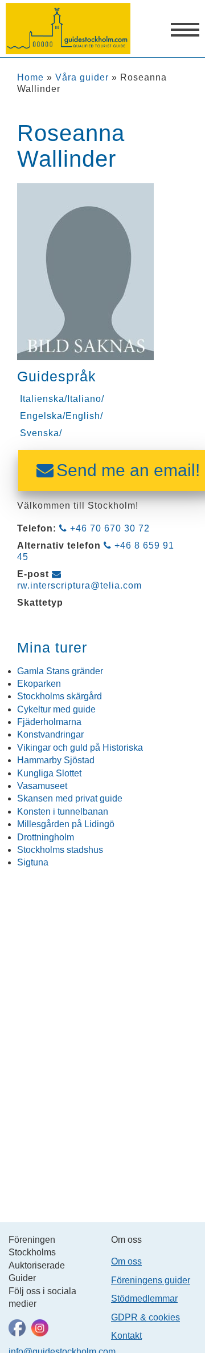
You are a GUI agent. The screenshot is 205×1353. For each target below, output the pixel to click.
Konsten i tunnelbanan (62, 811)
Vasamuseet (42, 786)
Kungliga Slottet (49, 773)
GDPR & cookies (145, 1317)
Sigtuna (32, 862)
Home (30, 77)
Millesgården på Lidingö (65, 824)
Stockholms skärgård (59, 696)
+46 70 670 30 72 (110, 528)
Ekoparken (39, 683)
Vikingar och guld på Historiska (80, 747)
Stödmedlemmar (144, 1298)
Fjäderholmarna (49, 722)
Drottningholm (45, 837)
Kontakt (126, 1335)
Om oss (126, 1261)
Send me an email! (128, 470)
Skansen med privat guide (69, 798)
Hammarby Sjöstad (56, 760)
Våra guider (82, 77)
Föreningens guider (150, 1280)
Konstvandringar (50, 734)
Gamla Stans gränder (60, 671)
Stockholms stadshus (60, 850)
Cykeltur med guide (56, 709)
